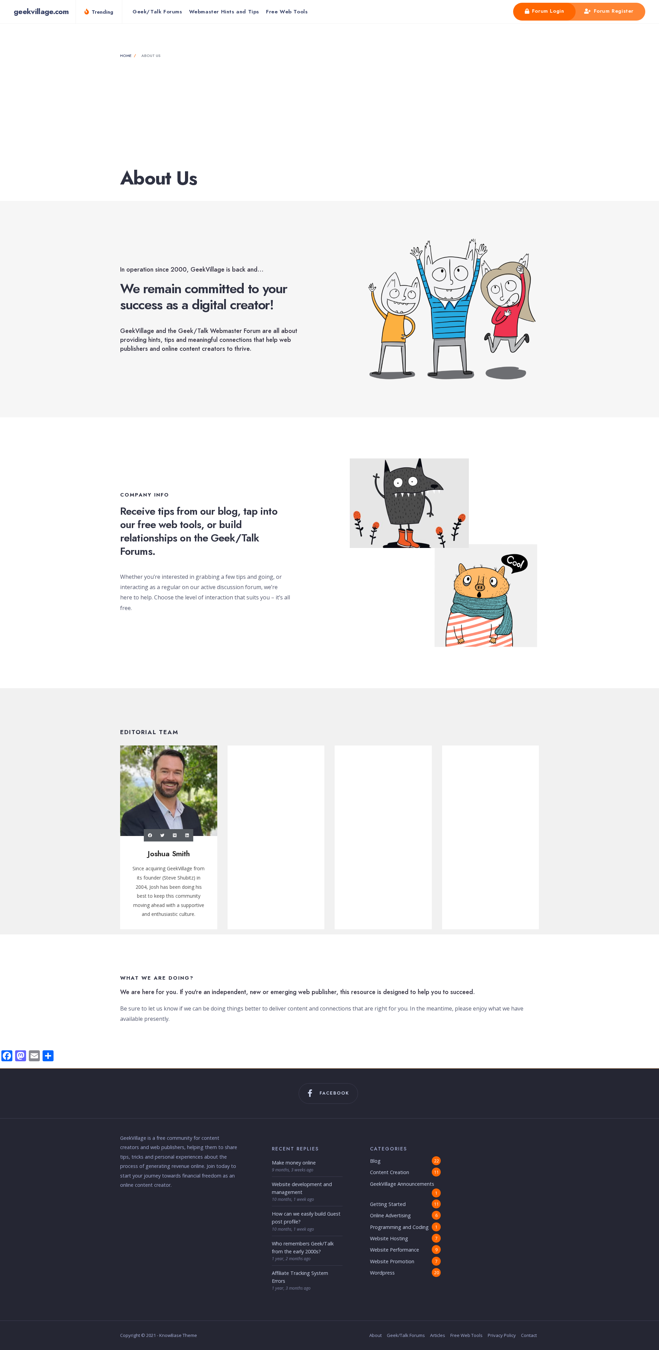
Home (125, 55)
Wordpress (382, 1272)
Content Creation (389, 1172)
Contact (529, 1335)
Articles (437, 1335)
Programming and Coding (399, 1227)
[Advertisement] (329, 113)
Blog (375, 1161)
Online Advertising (390, 1215)
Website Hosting (389, 1238)
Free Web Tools (287, 11)
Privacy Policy (502, 1335)
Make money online (294, 1162)
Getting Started (388, 1204)
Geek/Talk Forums (157, 11)
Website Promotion (392, 1261)
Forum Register (613, 11)
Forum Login (547, 11)
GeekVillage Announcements (402, 1184)
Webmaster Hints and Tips (224, 11)
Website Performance (394, 1249)
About (375, 1335)
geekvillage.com (41, 11)
